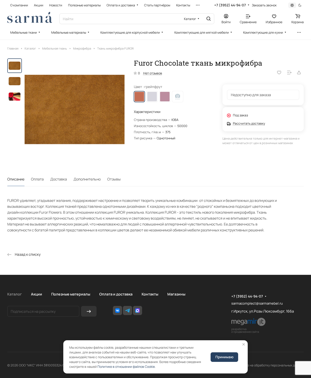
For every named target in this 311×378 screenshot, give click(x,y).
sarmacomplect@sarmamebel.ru (257, 303)
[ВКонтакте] (117, 310)
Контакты (150, 294)
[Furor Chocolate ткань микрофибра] (75, 109)
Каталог (14, 294)
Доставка (58, 179)
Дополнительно (87, 179)
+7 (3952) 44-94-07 (230, 5)
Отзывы (114, 179)
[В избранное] (279, 72)
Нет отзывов (152, 73)
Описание (15, 179)
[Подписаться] (89, 311)
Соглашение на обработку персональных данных (267, 365)
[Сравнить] (289, 72)
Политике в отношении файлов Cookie (126, 366)
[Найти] (208, 18)
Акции (36, 294)
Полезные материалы (70, 294)
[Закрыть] (244, 344)
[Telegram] (127, 310)
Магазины (176, 294)
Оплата (37, 179)
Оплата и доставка (116, 294)
